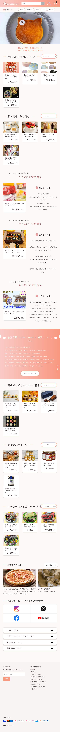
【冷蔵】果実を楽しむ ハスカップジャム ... (11, 490)
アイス (43, 9)
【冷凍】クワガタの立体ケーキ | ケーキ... (11, 549)
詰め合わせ (51, 9)
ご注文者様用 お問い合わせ (37, 686)
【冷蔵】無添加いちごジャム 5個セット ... (48, 464)
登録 (6, 679)
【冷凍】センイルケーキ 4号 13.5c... (29, 76)
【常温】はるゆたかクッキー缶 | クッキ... (11, 101)
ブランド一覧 (28, 373)
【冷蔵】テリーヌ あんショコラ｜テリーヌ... (48, 405)
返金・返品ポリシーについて (38, 681)
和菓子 (37, 9)
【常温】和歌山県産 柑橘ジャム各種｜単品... (29, 465)
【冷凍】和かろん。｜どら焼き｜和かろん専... (11, 405)
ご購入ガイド (34, 689)
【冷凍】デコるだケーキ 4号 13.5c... (48, 76)
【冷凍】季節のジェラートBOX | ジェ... (11, 429)
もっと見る (46, 56)
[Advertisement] (30, 701)
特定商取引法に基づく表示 (37, 677)
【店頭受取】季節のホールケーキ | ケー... (11, 159)
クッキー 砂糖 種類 (44, 589)
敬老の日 (21, 9)
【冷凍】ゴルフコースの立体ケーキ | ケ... (30, 525)
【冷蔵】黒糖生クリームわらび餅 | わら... (11, 135)
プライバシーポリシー (36, 674)
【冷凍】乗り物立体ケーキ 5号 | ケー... (29, 135)
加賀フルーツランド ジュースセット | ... (48, 135)
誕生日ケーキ (29, 9)
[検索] (42, 3)
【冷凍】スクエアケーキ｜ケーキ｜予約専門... (11, 77)
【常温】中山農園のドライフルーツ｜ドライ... (11, 465)
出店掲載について (35, 684)
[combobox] (31, 3)
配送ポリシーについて (36, 679)
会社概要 (32, 669)
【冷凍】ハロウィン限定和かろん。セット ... (29, 405)
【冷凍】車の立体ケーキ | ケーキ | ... (48, 525)
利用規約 (32, 672)
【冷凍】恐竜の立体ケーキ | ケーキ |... (11, 525)
